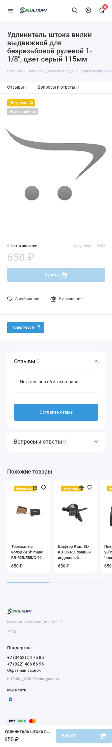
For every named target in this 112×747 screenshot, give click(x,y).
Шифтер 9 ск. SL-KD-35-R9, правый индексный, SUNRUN (74, 552)
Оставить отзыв (56, 412)
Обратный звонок (24, 670)
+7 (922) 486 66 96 (25, 663)
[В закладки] (43, 487)
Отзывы (17, 87)
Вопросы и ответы (58, 87)
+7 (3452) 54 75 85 (25, 657)
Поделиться (23, 327)
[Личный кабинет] (88, 10)
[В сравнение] (35, 487)
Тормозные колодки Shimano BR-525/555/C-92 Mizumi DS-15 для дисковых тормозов (27, 552)
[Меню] (10, 10)
